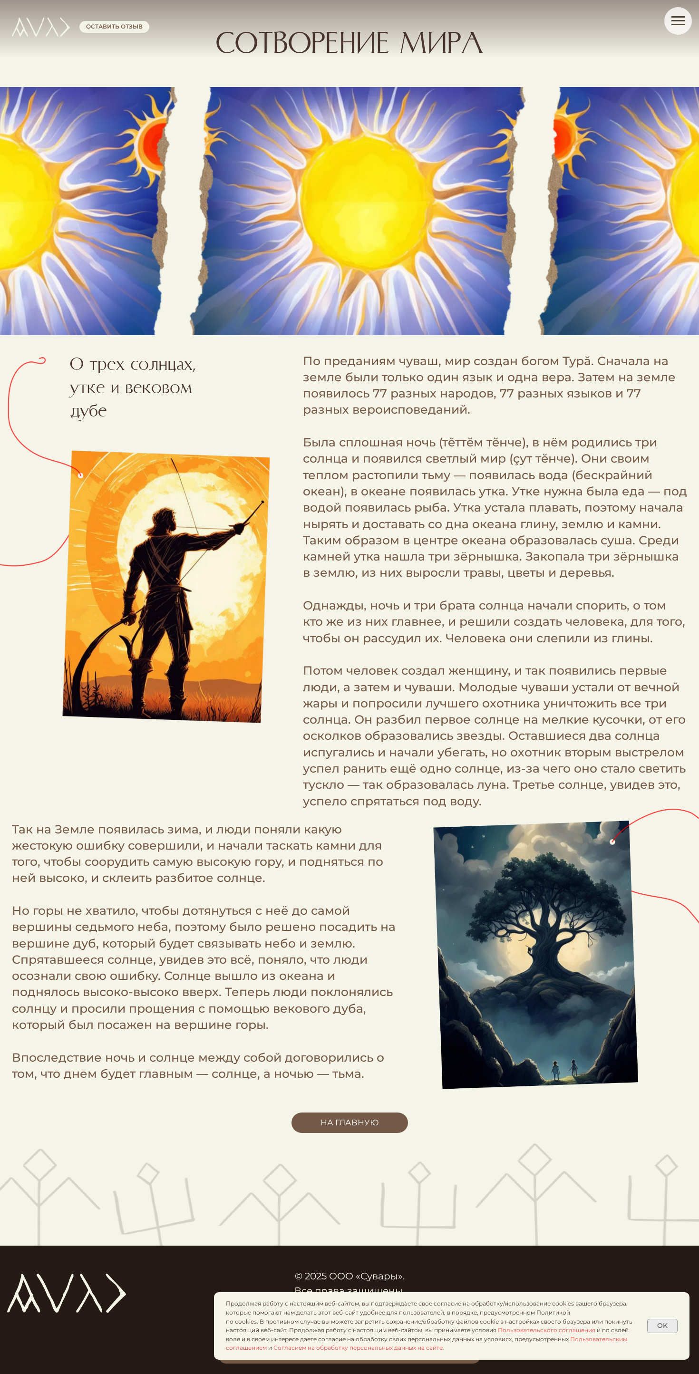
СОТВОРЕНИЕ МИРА (349, 43)
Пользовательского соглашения (547, 1330)
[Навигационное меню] (678, 21)
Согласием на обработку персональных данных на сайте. (358, 1347)
